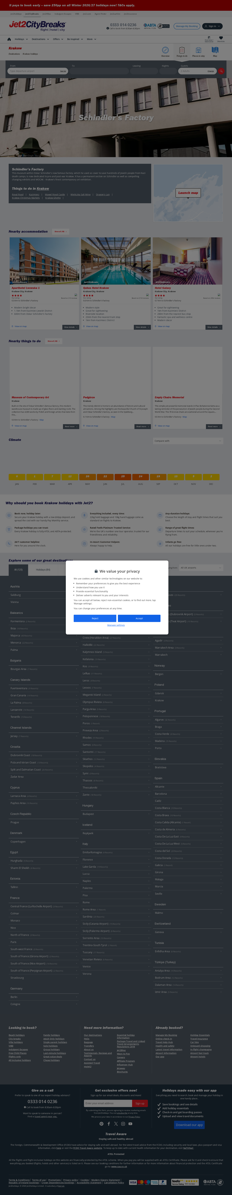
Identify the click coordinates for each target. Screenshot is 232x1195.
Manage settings (116, 624)
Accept (139, 618)
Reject (95, 618)
